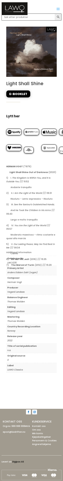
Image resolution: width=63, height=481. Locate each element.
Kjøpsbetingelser (41, 436)
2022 (9, 340)
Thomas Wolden (16, 301)
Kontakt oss (39, 426)
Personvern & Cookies (44, 440)
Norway (11, 330)
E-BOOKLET (18, 94)
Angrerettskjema (41, 444)
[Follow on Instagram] (34, 412)
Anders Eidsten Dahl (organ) (22, 272)
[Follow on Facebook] (28, 412)
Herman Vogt (14, 282)
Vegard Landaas (16, 291)
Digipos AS (18, 461)
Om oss (36, 429)
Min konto (37, 433)
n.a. (9, 350)
